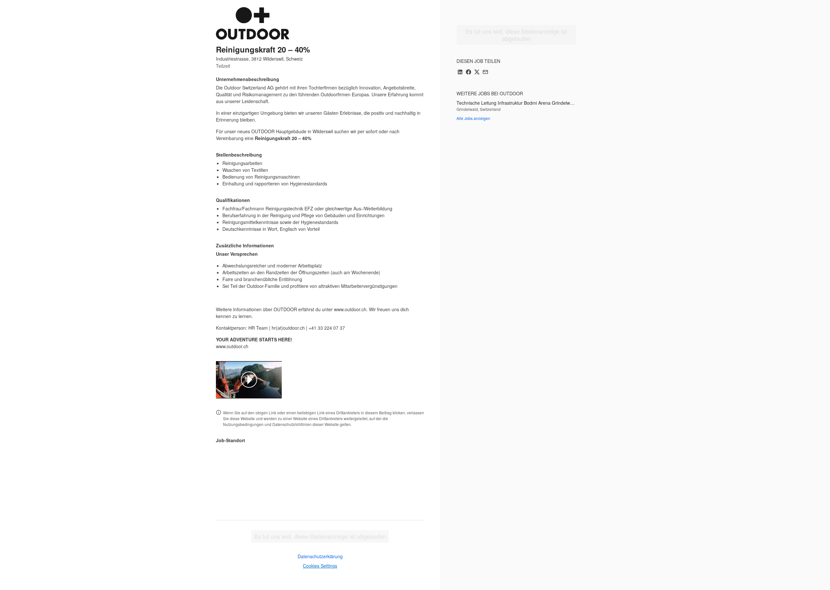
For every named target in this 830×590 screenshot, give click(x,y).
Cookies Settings (320, 565)
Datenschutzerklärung (320, 556)
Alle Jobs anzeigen (473, 118)
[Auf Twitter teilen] (477, 72)
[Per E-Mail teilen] (485, 72)
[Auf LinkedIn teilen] (460, 72)
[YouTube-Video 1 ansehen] (249, 380)
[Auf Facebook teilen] (468, 72)
